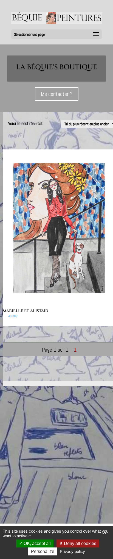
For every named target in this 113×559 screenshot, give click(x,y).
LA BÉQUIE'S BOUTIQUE (56, 67)
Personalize (42, 551)
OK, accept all (36, 543)
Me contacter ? (56, 94)
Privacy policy (72, 551)
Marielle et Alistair (25, 310)
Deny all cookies (79, 543)
